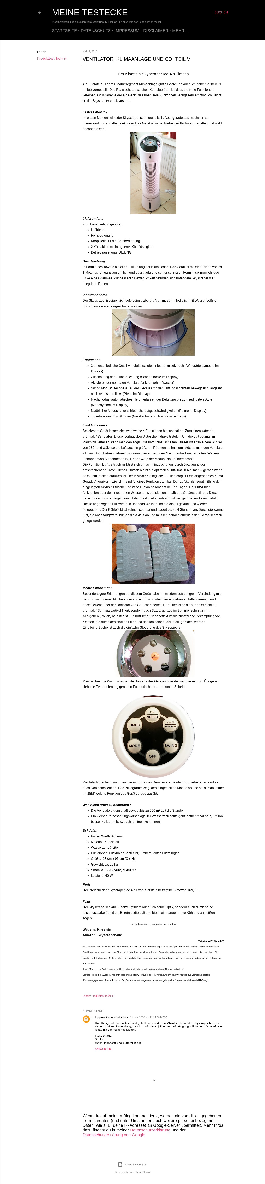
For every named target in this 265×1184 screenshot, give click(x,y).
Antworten (103, 1049)
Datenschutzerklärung (150, 1130)
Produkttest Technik (51, 58)
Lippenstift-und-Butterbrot (112, 1017)
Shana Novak (142, 1172)
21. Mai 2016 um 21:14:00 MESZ (148, 1017)
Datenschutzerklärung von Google (114, 1135)
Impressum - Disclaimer (141, 30)
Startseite (64, 30)
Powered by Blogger (135, 1164)
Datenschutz (96, 30)
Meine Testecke (90, 12)
